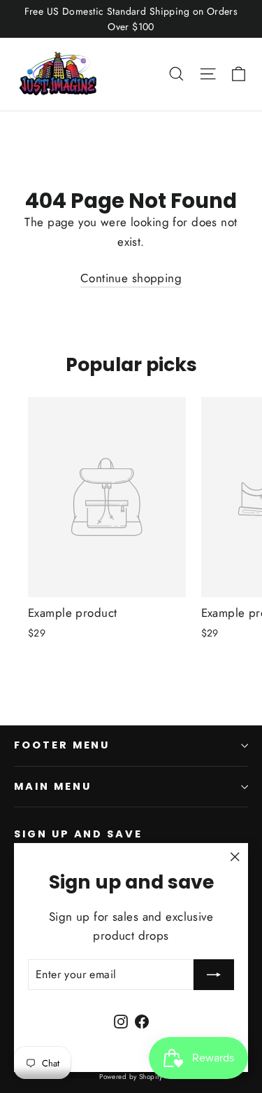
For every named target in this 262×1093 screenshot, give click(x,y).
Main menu (52, 786)
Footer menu (62, 745)
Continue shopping (131, 278)
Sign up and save (78, 834)
